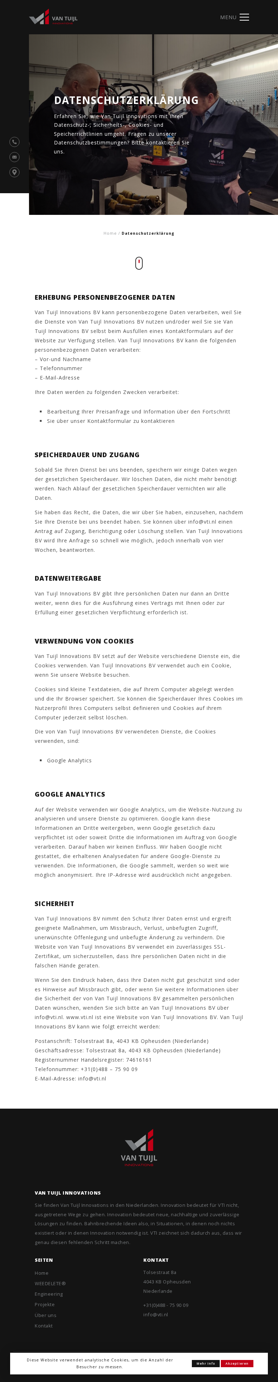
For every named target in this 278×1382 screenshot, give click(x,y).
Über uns (45, 1315)
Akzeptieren (237, 1363)
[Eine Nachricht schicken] (14, 157)
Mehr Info (206, 1363)
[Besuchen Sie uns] (14, 172)
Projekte (45, 1304)
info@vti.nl (155, 1314)
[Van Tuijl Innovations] (139, 1147)
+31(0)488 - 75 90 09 (165, 1305)
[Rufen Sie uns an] (14, 142)
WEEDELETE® (50, 1283)
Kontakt (44, 1325)
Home (110, 233)
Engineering (49, 1294)
